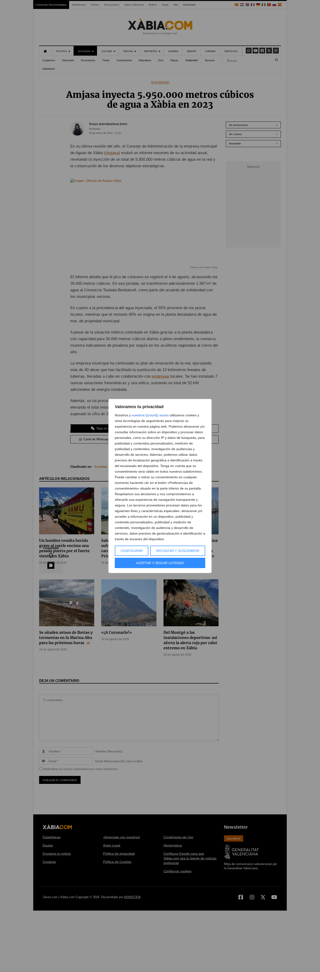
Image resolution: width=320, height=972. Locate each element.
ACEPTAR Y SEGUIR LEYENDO (160, 563)
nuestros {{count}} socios (150, 415)
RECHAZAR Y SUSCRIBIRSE (178, 551)
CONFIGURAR (132, 551)
